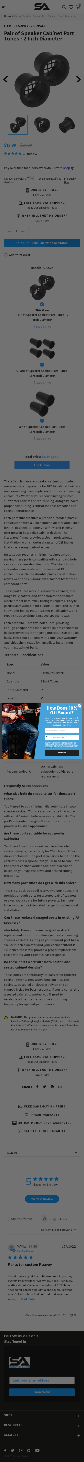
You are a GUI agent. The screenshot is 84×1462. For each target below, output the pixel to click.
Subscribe (62, 753)
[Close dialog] (79, 706)
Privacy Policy (48, 747)
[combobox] (48, 737)
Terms (53, 747)
